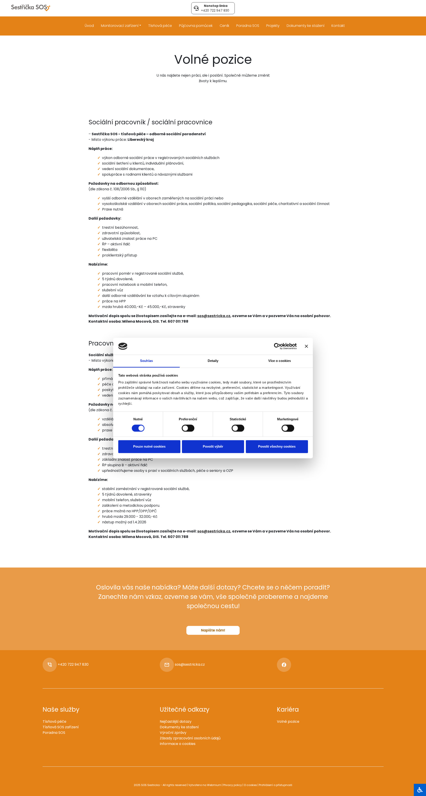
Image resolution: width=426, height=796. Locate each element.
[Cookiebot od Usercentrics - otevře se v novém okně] (277, 346)
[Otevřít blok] (420, 790)
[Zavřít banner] (306, 346)
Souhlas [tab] (146, 361)
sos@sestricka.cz (190, 664)
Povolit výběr (213, 447)
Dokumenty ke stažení (305, 25)
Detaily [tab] (213, 361)
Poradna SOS (247, 25)
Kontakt (338, 25)
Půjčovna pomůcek (196, 25)
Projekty (273, 25)
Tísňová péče (160, 25)
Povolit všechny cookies (277, 447)
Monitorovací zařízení (119, 25)
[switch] (188, 428)
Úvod (89, 25)
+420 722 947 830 (73, 664)
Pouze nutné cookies (149, 447)
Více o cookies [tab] (279, 361)
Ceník (224, 25)
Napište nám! (213, 630)
